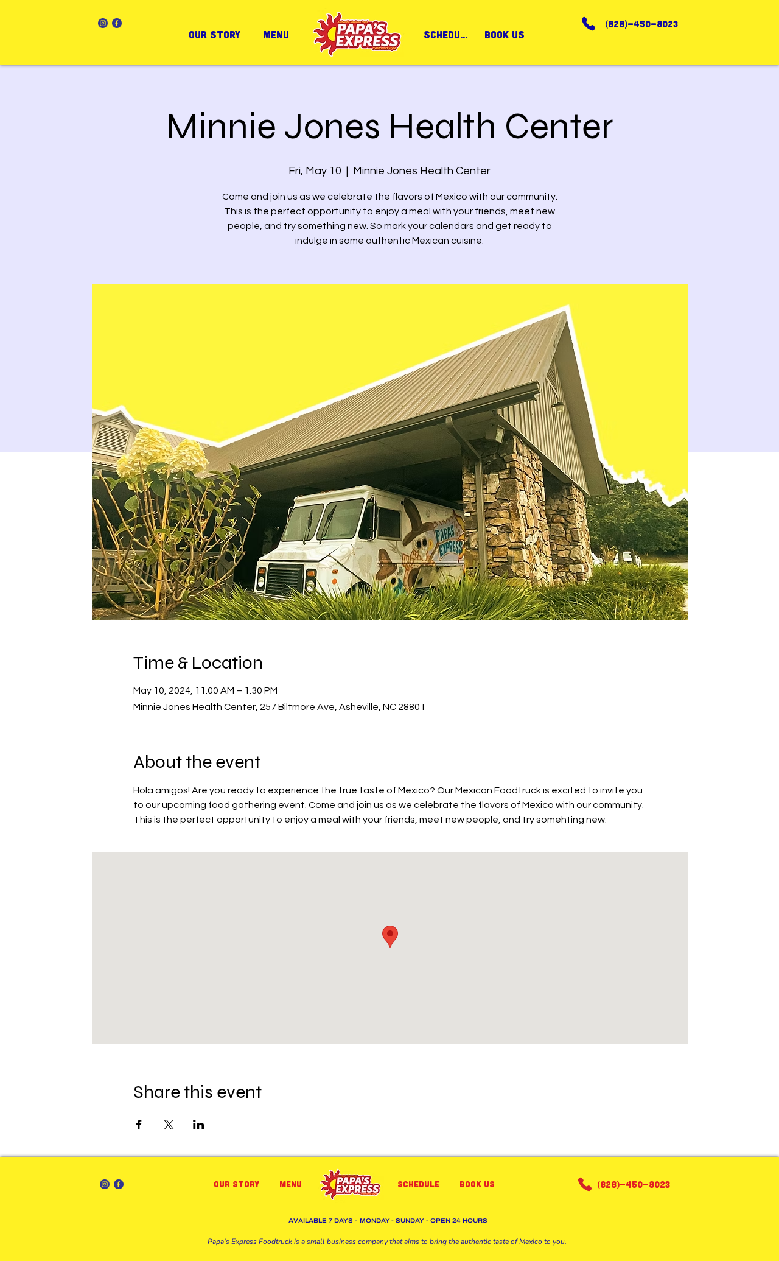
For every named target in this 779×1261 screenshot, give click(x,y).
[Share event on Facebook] (139, 1124)
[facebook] (117, 23)
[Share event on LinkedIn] (198, 1124)
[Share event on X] (169, 1124)
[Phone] (588, 23)
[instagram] (103, 23)
